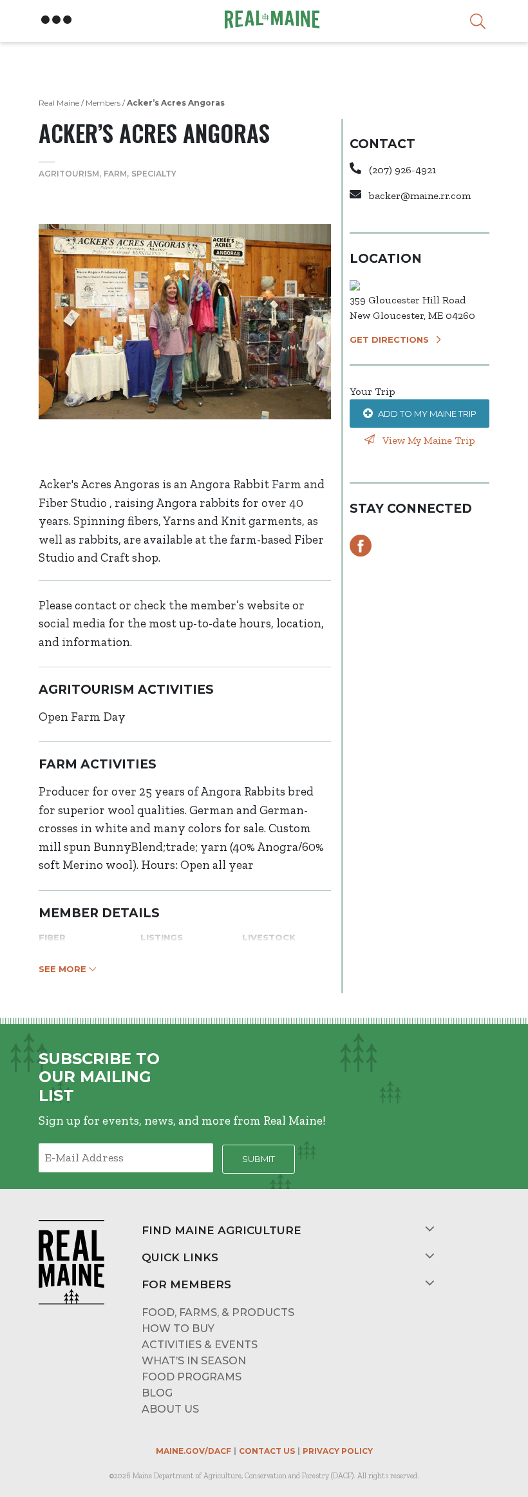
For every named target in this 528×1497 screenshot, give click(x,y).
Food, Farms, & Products (218, 1312)
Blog (157, 1393)
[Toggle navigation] (57, 20)
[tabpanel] (185, 321)
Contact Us (267, 1451)
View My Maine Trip (427, 440)
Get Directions (389, 339)
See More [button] (64, 969)
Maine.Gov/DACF (193, 1451)
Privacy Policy (338, 1451)
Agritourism (69, 173)
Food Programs (191, 1377)
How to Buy (178, 1328)
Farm (115, 173)
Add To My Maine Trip (427, 413)
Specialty (153, 173)
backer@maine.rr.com (420, 195)
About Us (170, 1409)
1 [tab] (184, 449)
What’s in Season (194, 1361)
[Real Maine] (270, 20)
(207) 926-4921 (402, 170)
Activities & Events (200, 1345)
